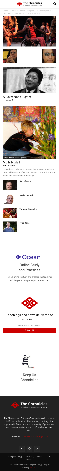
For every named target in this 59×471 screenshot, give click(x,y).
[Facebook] (22, 449)
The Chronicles (9, 165)
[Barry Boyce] (10, 185)
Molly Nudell (11, 162)
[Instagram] (29, 449)
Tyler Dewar (24, 223)
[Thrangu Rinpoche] (10, 213)
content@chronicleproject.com (35, 436)
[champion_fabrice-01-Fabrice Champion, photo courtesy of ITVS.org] (29, 45)
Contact (48, 456)
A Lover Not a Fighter (17, 97)
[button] (4, 4)
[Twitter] (37, 449)
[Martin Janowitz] (10, 199)
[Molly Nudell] (29, 132)
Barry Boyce (25, 181)
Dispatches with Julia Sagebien (15, 158)
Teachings (30, 456)
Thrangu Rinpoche (28, 209)
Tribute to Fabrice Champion (22, 11)
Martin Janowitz (27, 195)
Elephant (33, 467)
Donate (29, 459)
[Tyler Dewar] (10, 226)
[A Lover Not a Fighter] (29, 80)
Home (5, 11)
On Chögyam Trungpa (14, 456)
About (39, 456)
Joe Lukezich (8, 100)
